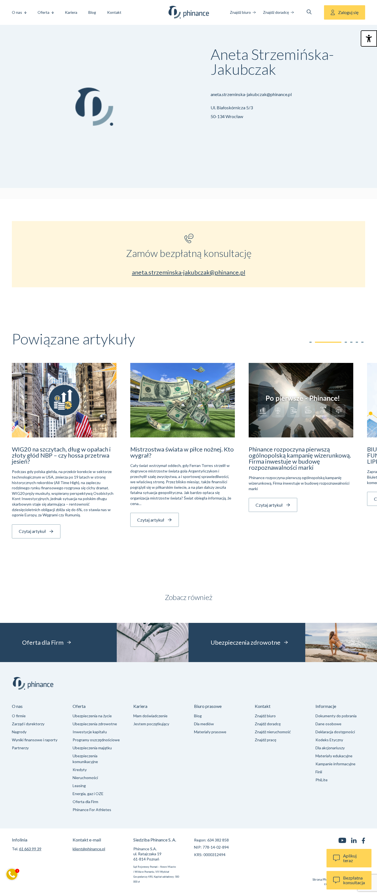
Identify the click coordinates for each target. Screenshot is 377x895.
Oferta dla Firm (85, 801)
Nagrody (19, 731)
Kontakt (114, 12)
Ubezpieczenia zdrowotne (95, 723)
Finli (318, 771)
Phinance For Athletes (92, 809)
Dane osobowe (328, 723)
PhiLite (321, 779)
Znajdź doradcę (276, 12)
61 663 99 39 (30, 848)
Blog (92, 12)
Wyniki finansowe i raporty (34, 739)
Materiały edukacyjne (333, 755)
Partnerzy (20, 747)
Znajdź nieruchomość (273, 731)
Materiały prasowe (210, 731)
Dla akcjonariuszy (330, 747)
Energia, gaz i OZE (88, 793)
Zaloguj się (348, 12)
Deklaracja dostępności (335, 731)
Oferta (43, 12)
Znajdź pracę (265, 739)
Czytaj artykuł (32, 531)
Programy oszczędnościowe (96, 739)
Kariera (71, 12)
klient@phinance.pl (89, 848)
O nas (17, 12)
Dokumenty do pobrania (336, 715)
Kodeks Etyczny (329, 739)
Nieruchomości (85, 777)
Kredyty (80, 769)
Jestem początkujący (151, 723)
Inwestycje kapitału (90, 731)
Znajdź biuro (240, 12)
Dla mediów (204, 723)
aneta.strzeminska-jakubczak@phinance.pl (251, 94)
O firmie (19, 715)
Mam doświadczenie (150, 715)
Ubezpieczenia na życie (92, 715)
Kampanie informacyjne (335, 763)
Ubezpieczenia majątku (92, 747)
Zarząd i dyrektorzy (28, 723)
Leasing (79, 785)
